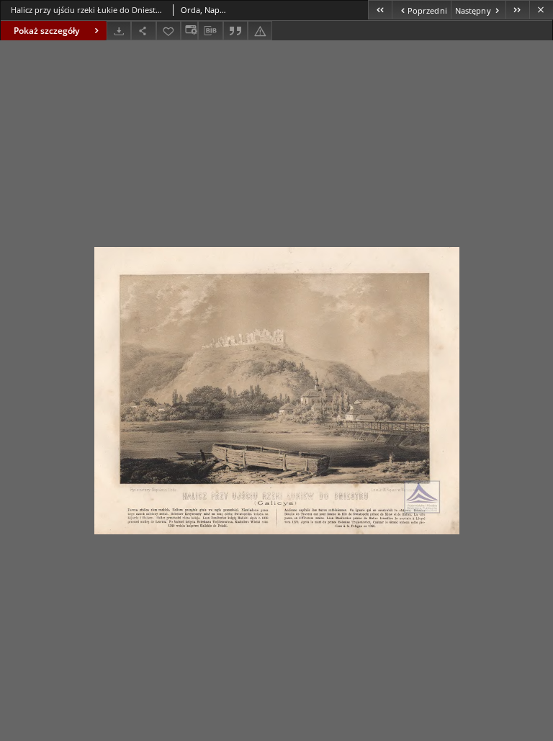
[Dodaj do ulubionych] (168, 30)
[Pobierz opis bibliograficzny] (210, 31)
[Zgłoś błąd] (260, 30)
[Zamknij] (541, 9)
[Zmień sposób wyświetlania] (189, 30)
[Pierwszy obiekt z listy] (380, 9)
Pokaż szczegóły (46, 30)
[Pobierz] (119, 30)
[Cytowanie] (235, 30)
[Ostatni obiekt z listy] (517, 9)
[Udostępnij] (143, 30)
